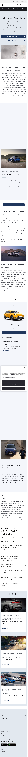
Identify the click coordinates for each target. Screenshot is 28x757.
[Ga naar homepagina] (3, 5)
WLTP (2, 753)
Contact (3, 725)
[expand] (25, 5)
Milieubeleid (3, 751)
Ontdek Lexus (5, 721)
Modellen (4, 715)
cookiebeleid (12, 374)
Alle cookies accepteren (13, 381)
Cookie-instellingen (14, 388)
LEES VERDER (6, 432)
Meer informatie (6, 350)
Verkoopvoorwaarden (5, 749)
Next (26, 538)
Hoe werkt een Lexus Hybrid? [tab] (10, 537)
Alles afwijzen (13, 384)
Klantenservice (23, 1)
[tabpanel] (13, 563)
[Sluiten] (24, 367)
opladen (15, 225)
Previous (1, 538)
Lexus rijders (4, 718)
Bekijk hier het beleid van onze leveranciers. (9, 377)
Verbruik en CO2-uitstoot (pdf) (6, 755)
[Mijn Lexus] (17, 5)
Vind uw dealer (15, 1)
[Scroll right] (24, 9)
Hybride (13, 299)
